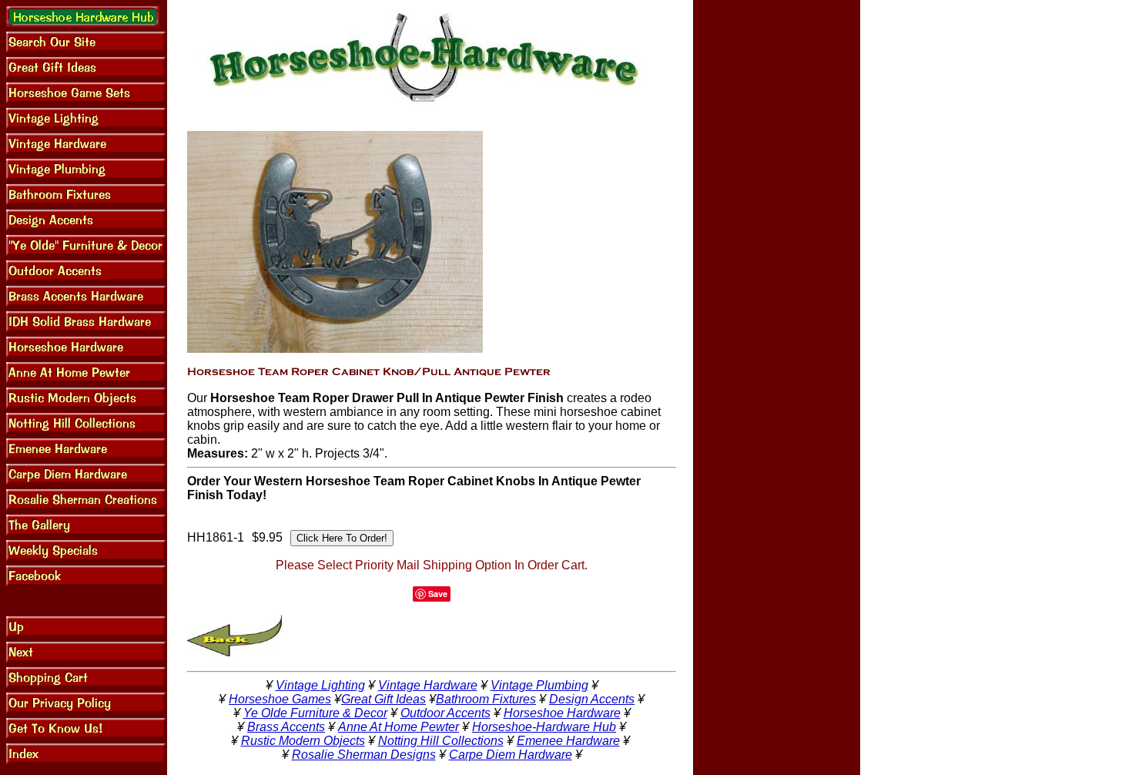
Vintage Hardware (427, 685)
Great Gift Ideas (383, 699)
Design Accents (592, 699)
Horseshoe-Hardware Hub (544, 726)
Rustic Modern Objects (303, 740)
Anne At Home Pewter (398, 726)
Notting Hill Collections (441, 740)
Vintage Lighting (320, 685)
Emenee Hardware (568, 740)
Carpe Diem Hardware (510, 754)
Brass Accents (286, 726)
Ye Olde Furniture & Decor (315, 713)
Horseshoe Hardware (562, 713)
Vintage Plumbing (539, 685)
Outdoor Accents (445, 713)
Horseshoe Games (280, 699)
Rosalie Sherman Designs (364, 754)
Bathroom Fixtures (486, 699)
